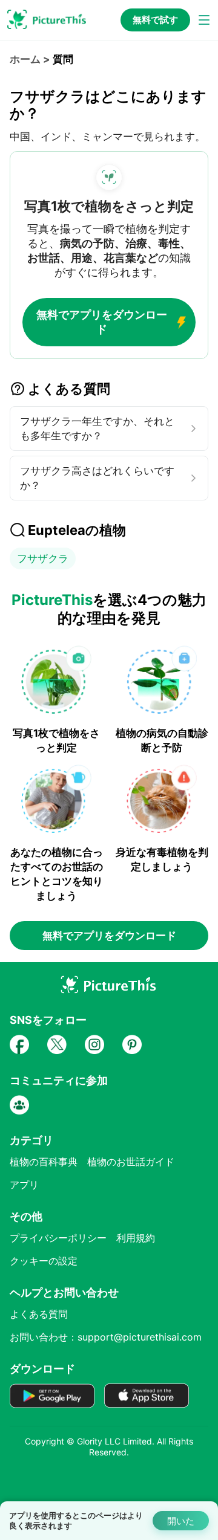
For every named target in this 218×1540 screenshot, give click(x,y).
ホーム (25, 59)
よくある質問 (39, 1314)
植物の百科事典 (44, 1162)
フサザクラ (42, 558)
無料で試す (155, 19)
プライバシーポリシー (58, 1238)
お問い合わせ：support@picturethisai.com (106, 1337)
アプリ (24, 1185)
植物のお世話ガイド (130, 1162)
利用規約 (135, 1238)
